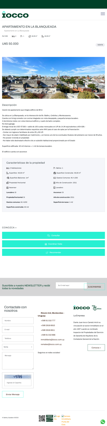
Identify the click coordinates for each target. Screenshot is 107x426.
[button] (18, 347)
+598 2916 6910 (48, 325)
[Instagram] (99, 4)
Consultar (55, 235)
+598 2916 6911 (48, 330)
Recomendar (55, 252)
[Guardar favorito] (21, 52)
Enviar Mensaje (13, 394)
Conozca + (96, 348)
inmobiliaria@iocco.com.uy (52, 340)
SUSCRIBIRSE (94, 287)
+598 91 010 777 (48, 321)
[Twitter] (95, 4)
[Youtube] (92, 4)
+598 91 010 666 (48, 335)
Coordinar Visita (55, 244)
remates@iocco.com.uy (51, 344)
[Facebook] (103, 4)
